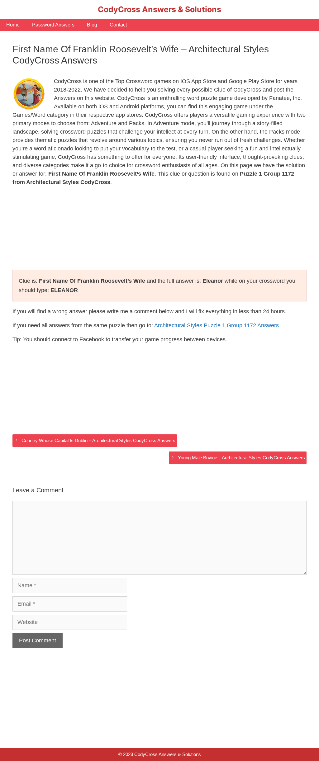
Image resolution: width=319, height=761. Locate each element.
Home (13, 24)
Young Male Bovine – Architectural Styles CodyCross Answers (241, 457)
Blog (92, 24)
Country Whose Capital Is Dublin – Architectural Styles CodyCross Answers (98, 440)
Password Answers (53, 24)
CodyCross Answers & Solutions (159, 9)
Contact (118, 24)
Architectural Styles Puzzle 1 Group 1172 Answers (216, 325)
